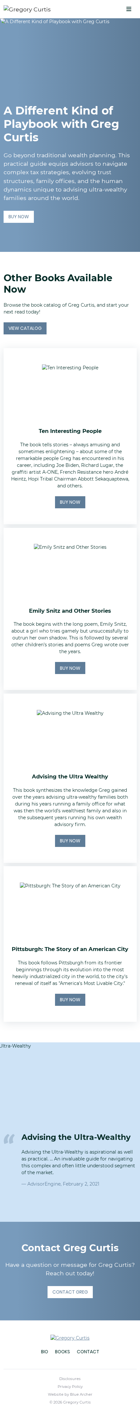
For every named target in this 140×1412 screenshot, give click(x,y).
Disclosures (70, 1378)
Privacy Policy (70, 1386)
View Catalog (25, 328)
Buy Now (18, 216)
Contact (88, 1351)
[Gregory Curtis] (41, 9)
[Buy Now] (70, 436)
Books (62, 1351)
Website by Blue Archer (70, 1394)
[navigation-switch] (129, 9)
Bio (44, 1351)
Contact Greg (70, 1292)
